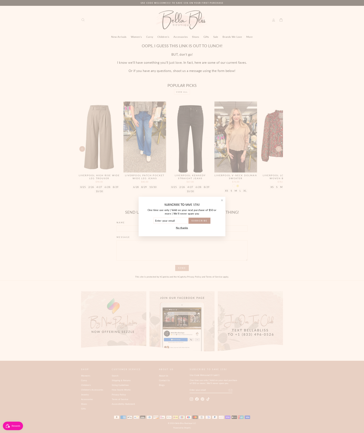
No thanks (182, 227)
